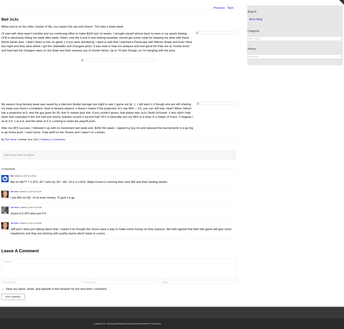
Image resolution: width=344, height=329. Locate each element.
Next (231, 7)
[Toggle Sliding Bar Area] (341, 2)
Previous (219, 7)
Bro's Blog (255, 19)
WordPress (145, 324)
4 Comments (58, 139)
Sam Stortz (15, 207)
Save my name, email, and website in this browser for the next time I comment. (56, 288)
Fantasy (45, 139)
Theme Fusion (156, 324)
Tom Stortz (10, 139)
